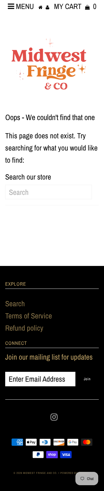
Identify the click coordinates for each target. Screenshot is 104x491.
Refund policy (24, 328)
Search (15, 303)
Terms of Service (28, 316)
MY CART (75, 6)
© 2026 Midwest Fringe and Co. (36, 473)
